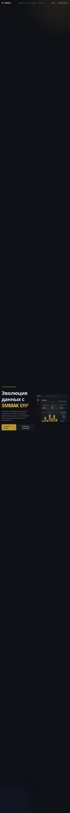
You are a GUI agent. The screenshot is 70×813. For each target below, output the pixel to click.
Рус (54, 3)
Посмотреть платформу (25, 427)
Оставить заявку (63, 3)
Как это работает (31, 3)
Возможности (21, 3)
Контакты (40, 3)
